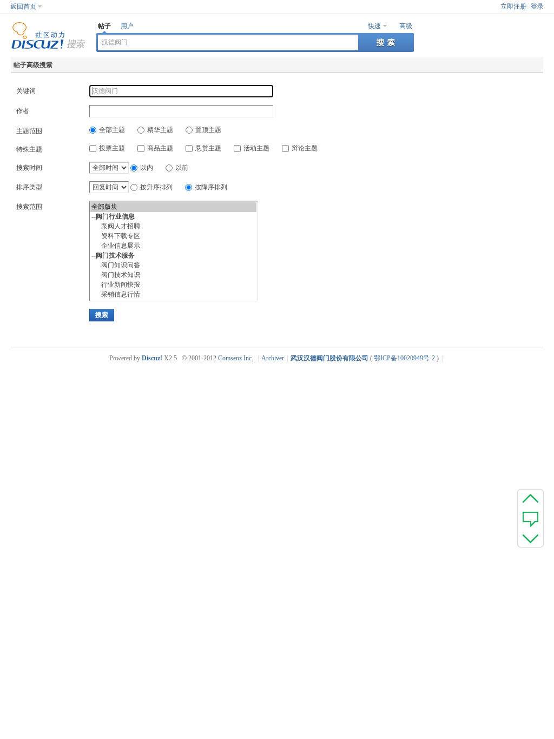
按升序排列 (156, 187)
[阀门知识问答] (173, 265)
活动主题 (256, 148)
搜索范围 (29, 206)
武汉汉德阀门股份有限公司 (329, 358)
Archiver (272, 358)
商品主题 (160, 148)
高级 (405, 26)
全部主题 (112, 130)
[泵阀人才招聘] (173, 227)
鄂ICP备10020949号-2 (404, 358)
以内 (146, 167)
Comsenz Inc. (235, 358)
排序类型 (29, 187)
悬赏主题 (208, 148)
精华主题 (160, 130)
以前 (181, 167)
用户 (127, 26)
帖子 (104, 26)
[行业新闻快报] (173, 285)
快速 (374, 26)
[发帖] (530, 518)
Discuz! (152, 358)
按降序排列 (211, 187)
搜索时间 (29, 167)
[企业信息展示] (173, 246)
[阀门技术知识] (173, 275)
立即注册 (513, 6)
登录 (537, 6)
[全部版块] (173, 207)
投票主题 (112, 148)
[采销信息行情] (173, 295)
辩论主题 (305, 148)
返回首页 (23, 6)
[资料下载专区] (173, 236)
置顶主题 (208, 130)
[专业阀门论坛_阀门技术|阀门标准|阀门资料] (48, 47)
